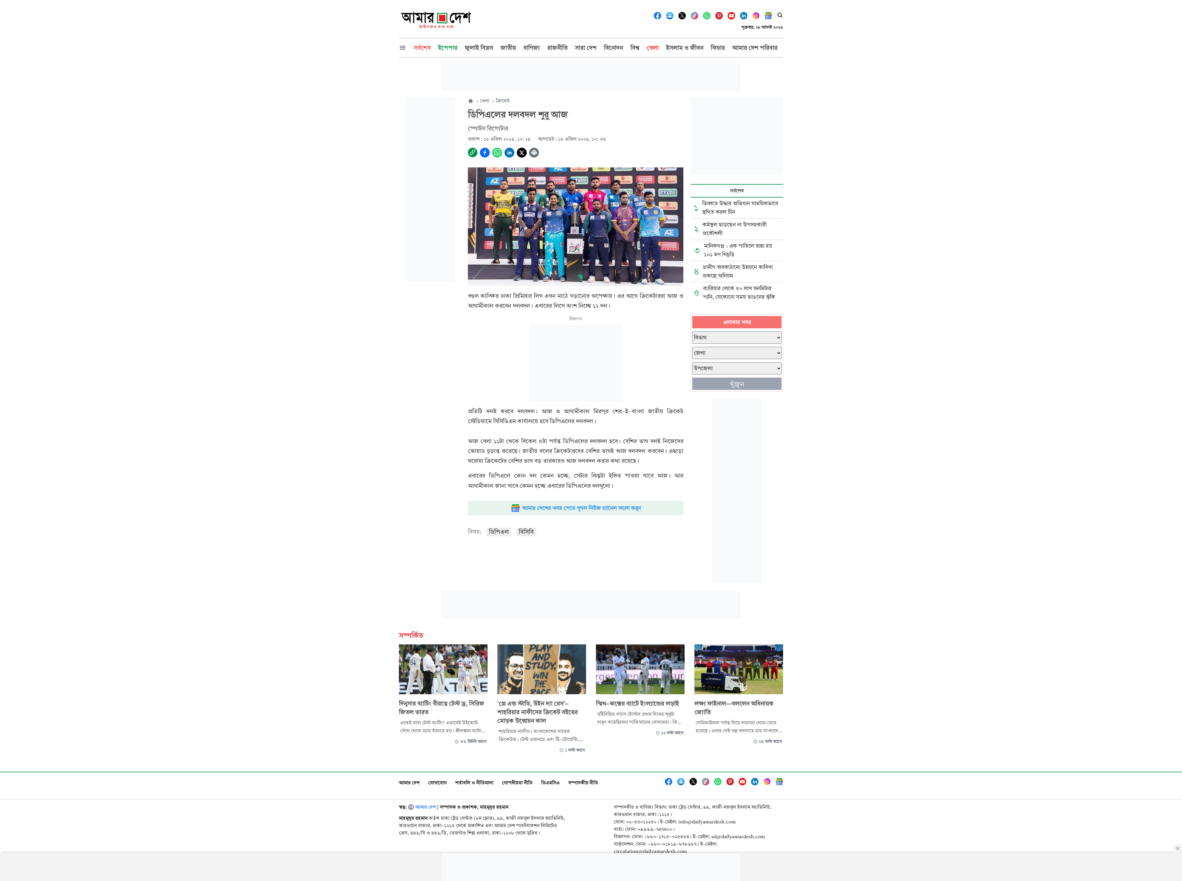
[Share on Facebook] (485, 153)
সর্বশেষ (737, 191)
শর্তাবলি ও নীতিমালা (474, 783)
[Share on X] (522, 153)
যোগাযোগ (437, 783)
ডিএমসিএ (550, 783)
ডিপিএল (499, 531)
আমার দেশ (409, 783)
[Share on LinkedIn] (509, 153)
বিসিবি (526, 531)
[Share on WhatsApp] (497, 153)
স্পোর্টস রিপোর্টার (488, 128)
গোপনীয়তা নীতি (517, 783)
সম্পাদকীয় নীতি (583, 783)
